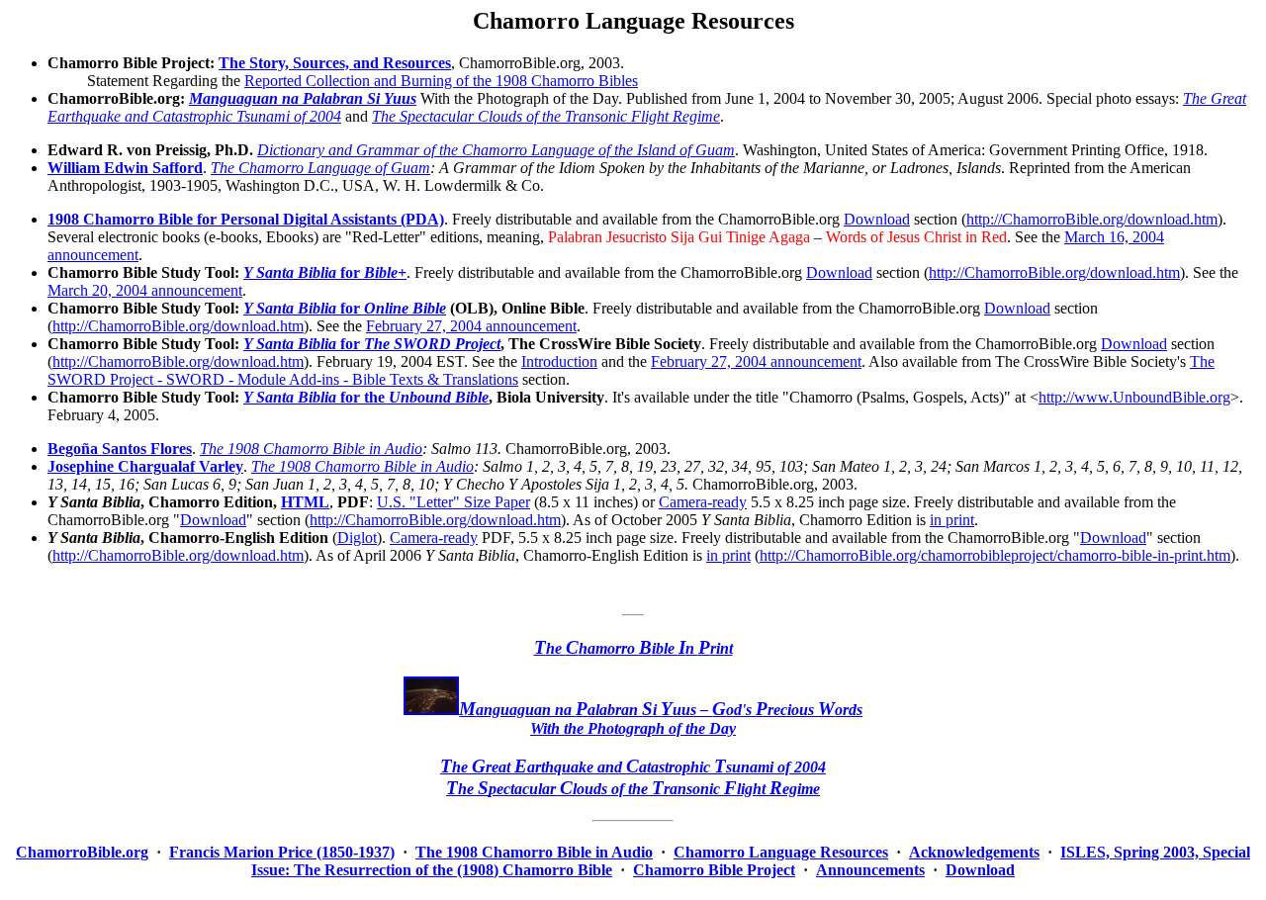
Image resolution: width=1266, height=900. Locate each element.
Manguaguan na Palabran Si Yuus (302, 98)
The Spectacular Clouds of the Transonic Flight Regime (546, 116)
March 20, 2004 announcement (144, 290)
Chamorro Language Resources (781, 852)
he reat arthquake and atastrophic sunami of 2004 (633, 767)
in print (952, 519)
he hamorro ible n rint (633, 648)
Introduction (559, 361)
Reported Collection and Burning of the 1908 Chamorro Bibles (441, 80)
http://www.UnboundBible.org (1134, 397)
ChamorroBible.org (82, 852)
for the (366, 397)
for (325, 272)
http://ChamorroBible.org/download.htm (1092, 219)
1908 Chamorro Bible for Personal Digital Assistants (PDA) (245, 219)
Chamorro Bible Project (714, 869)
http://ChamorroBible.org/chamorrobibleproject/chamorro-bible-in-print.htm (995, 555)
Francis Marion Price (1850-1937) (282, 852)
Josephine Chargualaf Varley (145, 466)
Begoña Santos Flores (119, 448)
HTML (305, 502)
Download (877, 219)
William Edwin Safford (125, 167)
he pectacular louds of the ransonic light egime (633, 788)
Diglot (357, 537)
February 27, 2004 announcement (471, 325)
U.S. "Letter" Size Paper (453, 502)
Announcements (870, 869)
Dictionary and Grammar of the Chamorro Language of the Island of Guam (496, 149)
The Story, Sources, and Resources (335, 62)
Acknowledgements (974, 852)
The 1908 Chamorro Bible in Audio (311, 448)
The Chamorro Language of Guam (320, 167)
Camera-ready (703, 502)
